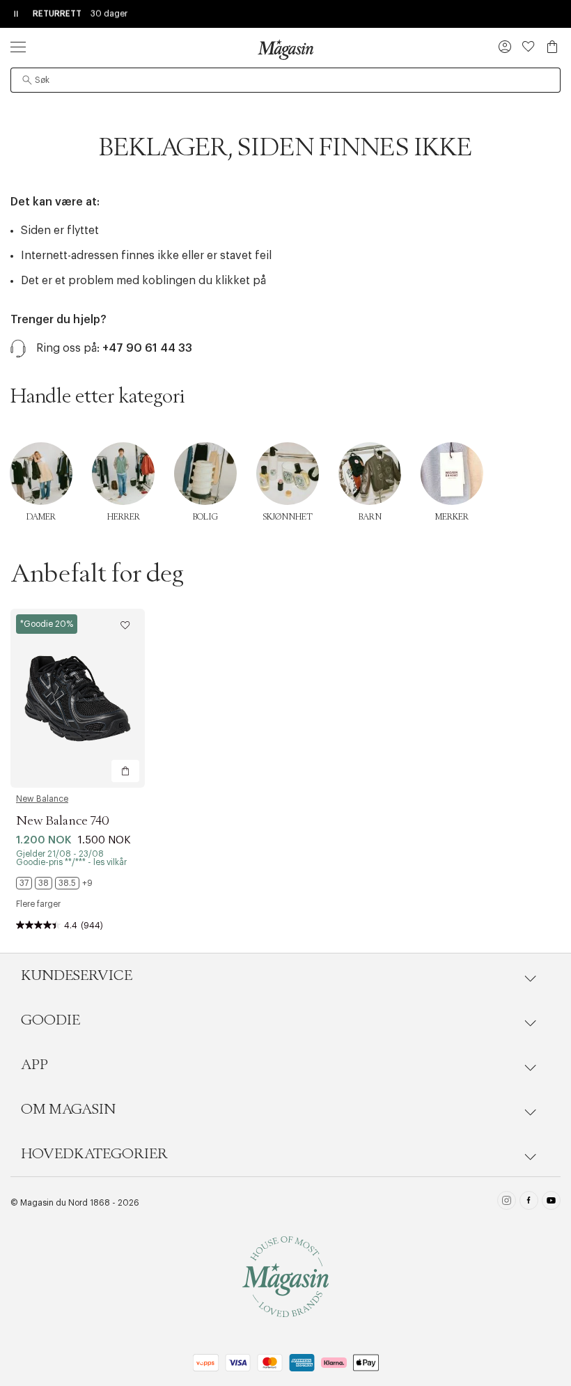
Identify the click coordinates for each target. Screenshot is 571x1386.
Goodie (50, 1020)
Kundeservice (76, 976)
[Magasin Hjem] (285, 49)
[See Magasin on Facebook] (528, 1202)
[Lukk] (505, 763)
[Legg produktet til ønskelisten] (125, 625)
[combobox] (285, 80)
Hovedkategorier (94, 1154)
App (34, 1065)
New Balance (42, 799)
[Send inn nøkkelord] (27, 80)
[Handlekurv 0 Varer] (552, 46)
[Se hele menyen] (18, 47)
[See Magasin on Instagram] (506, 1202)
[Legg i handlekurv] (125, 771)
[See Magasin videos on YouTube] (551, 1202)
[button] (504, 48)
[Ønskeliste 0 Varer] (528, 46)
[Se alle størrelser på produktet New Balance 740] (54, 883)
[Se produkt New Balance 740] (77, 698)
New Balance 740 (62, 821)
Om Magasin (68, 1109)
